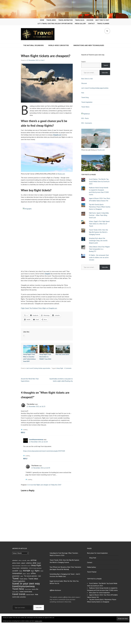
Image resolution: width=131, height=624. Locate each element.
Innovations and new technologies (88, 45)
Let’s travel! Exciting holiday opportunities (55, 23)
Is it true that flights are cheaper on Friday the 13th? (44, 485)
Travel (15, 578)
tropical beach (30, 594)
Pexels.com (61, 174)
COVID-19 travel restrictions (35, 568)
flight (32, 571)
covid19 (15, 571)
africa (20, 560)
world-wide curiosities (19, 597)
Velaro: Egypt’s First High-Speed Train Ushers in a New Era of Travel (99, 223)
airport (23, 563)
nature (28, 573)
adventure (15, 560)
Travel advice (23, 579)
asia (34, 563)
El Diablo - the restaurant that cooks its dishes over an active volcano (99, 257)
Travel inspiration (65, 20)
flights (37, 571)
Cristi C (43, 60)
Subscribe (105, 72)
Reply (23, 432)
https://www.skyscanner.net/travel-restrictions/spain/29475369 (44, 451)
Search (83, 62)
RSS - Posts (85, 118)
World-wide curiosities (58, 45)
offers (33, 573)
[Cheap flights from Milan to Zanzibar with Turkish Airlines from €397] (30, 349)
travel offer (35, 589)
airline (33, 560)
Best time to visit (102, 20)
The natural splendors (33, 45)
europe (26, 570)
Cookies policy (38, 621)
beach (39, 563)
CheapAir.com (57, 135)
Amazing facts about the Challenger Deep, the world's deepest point (98, 240)
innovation (17, 573)
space (21, 576)
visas (36, 594)
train (39, 576)
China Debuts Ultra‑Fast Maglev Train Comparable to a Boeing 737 (99, 249)
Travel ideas (33, 578)
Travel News (51, 20)
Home (42, 20)
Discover (90, 20)
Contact (91, 23)
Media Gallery (80, 23)
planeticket (16, 576)
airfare (28, 560)
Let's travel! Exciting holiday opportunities (38, 368)
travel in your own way (26, 583)
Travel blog (79, 20)
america (29, 563)
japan (24, 573)
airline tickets (16, 563)
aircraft (24, 560)
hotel (41, 571)
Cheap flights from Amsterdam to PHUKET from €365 (45, 357)
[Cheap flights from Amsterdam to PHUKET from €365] (46, 349)
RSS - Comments (86, 123)
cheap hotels (16, 568)
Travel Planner (103, 23)
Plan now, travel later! (62, 354)
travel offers (15, 591)
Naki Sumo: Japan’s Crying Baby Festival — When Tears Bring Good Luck (99, 215)
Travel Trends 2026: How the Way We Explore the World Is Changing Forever (98, 232)
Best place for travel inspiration (97, 553)
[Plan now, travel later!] (63, 349)
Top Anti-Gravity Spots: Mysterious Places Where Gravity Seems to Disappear (99, 206)
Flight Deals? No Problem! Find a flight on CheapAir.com (39, 308)
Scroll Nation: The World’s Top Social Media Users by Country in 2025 (99, 181)
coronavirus (24, 568)
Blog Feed (92, 558)
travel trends (18, 594)
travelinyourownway (36, 439)
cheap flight (59, 368)
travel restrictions (25, 592)
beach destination (16, 565)
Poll (82, 93)
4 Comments (67, 368)
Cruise (20, 571)
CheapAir (47, 274)
